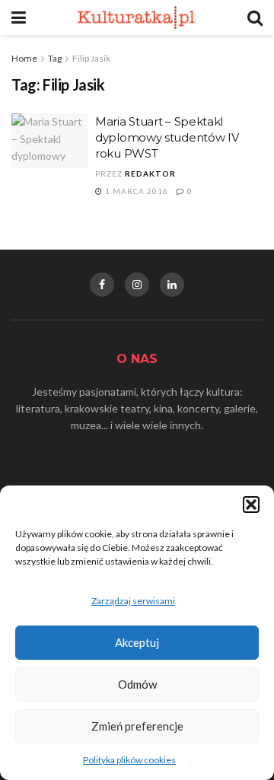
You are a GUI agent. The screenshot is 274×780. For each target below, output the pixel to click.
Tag (55, 58)
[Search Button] (255, 17)
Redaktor (150, 173)
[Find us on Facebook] (102, 284)
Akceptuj (137, 642)
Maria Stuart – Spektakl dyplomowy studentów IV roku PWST (166, 137)
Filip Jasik (91, 58)
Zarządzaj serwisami (133, 600)
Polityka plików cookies (129, 760)
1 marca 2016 (135, 191)
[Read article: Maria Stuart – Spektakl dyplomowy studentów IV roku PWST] (49, 140)
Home (24, 58)
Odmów (137, 684)
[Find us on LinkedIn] (172, 284)
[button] (251, 504)
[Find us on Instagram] (137, 284)
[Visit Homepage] (137, 17)
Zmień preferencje (137, 726)
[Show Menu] (18, 17)
